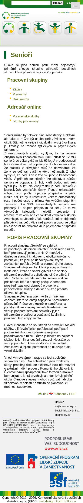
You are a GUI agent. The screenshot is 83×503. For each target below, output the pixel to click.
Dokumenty (21, 99)
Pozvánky (20, 94)
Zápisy (17, 89)
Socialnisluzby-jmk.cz (67, 410)
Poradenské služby (26, 116)
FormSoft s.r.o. (66, 501)
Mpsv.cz (59, 402)
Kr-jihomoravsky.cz (65, 406)
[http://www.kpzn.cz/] (42, 15)
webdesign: (47, 501)
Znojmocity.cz (62, 414)
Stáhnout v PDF (64, 394)
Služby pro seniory (26, 121)
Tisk (45, 394)
